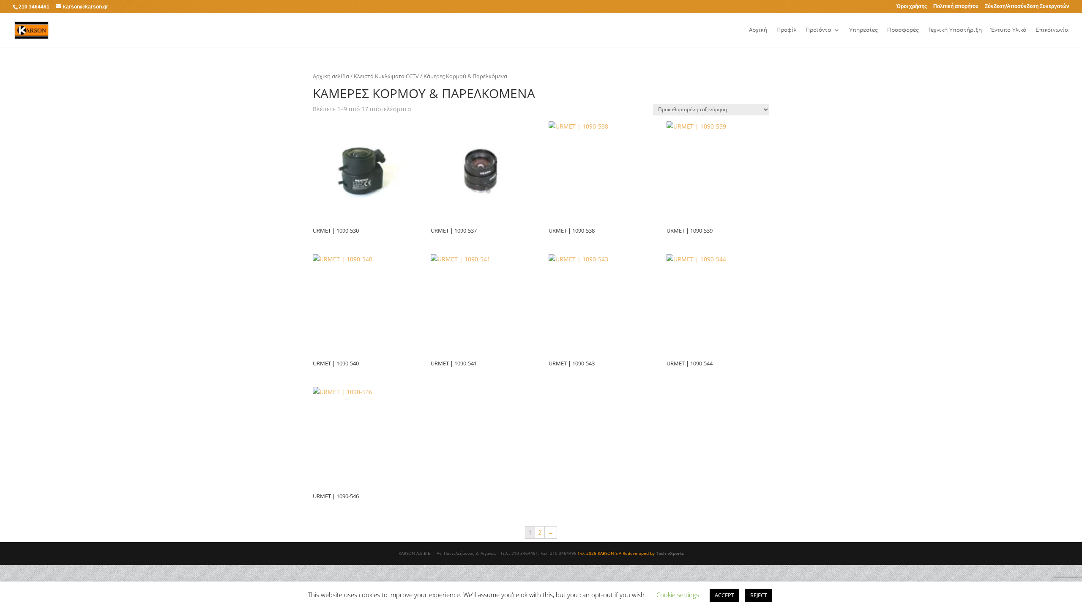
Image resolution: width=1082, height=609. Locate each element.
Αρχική (758, 30)
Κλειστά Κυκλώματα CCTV (386, 76)
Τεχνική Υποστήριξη (955, 30)
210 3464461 (34, 7)
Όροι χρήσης (911, 6)
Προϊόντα (818, 30)
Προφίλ (786, 30)
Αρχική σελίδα (331, 76)
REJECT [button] (758, 595)
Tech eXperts (670, 553)
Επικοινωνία (1052, 30)
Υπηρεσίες (863, 30)
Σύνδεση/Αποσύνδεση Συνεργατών (1027, 6)
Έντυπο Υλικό (1008, 30)
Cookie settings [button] (677, 594)
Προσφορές (903, 30)
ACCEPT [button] (724, 595)
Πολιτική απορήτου (955, 6)
